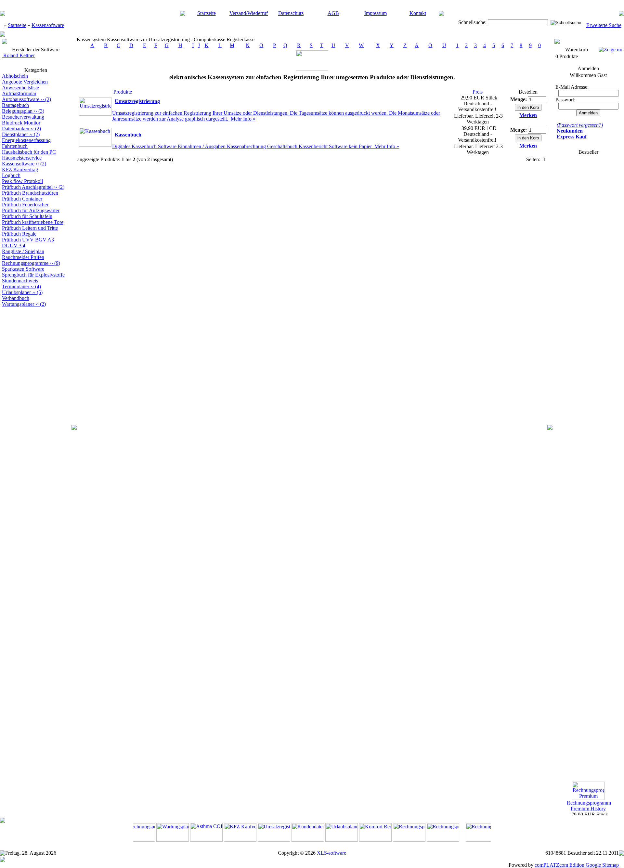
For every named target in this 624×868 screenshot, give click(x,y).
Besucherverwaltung (23, 117)
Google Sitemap (602, 865)
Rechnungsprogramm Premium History (589, 803)
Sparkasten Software (23, 269)
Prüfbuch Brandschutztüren (30, 193)
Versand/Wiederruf (248, 13)
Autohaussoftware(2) (26, 99)
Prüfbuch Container (22, 198)
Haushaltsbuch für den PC (29, 152)
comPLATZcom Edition (559, 865)
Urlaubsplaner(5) (22, 292)
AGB (333, 13)
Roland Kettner (18, 55)
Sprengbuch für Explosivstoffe (33, 275)
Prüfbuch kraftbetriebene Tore (32, 222)
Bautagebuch (15, 105)
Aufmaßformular (19, 93)
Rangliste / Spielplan (23, 251)
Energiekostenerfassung (26, 140)
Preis (478, 92)
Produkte (122, 92)
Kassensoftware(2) (24, 163)
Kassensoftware (48, 25)
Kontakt (418, 13)
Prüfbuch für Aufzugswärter (30, 210)
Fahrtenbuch (15, 146)
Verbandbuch (15, 298)
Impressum (375, 13)
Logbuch (11, 175)
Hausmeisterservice (22, 158)
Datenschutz (291, 13)
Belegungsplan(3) (23, 111)
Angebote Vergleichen (25, 81)
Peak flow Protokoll (22, 181)
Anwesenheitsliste (20, 87)
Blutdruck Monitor (21, 122)
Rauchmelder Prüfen (23, 257)
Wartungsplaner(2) (24, 304)
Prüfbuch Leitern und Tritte (30, 228)
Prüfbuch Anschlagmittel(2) (33, 187)
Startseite (206, 13)
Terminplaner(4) (21, 286)
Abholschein (15, 76)
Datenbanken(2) (21, 128)
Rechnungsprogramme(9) (31, 263)
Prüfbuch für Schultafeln (27, 216)
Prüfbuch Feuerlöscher (25, 204)
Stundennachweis (20, 280)
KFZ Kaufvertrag (20, 169)
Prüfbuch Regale (19, 234)
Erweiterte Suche (603, 25)
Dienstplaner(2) (21, 134)
